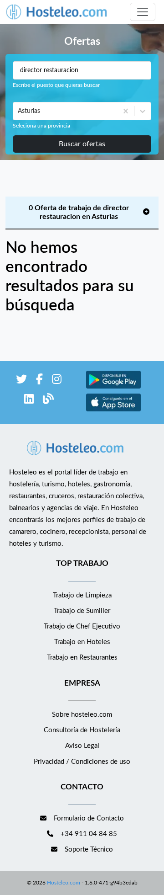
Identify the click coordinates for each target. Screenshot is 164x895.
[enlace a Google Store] (113, 387)
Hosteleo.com (63, 882)
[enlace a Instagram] (56, 381)
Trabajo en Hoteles (82, 642)
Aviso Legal (82, 745)
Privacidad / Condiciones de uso (82, 761)
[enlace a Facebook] (39, 381)
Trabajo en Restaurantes (82, 657)
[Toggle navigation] (142, 12)
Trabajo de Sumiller (82, 610)
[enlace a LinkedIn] (29, 400)
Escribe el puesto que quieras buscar (56, 85)
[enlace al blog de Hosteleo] (48, 400)
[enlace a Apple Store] (113, 410)
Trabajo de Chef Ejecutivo (82, 626)
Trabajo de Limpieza (82, 595)
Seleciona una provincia (41, 125)
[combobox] (19, 111)
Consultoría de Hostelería (82, 730)
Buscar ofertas (82, 144)
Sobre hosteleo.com (82, 714)
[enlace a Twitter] (21, 381)
